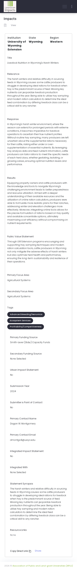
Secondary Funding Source (25, 353)
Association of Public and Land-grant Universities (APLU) (43, 565)
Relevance (13, 74)
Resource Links (18, 530)
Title (9, 57)
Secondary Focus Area (20, 291)
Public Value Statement (20, 236)
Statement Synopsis (21, 483)
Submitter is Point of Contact (26, 402)
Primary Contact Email (23, 434)
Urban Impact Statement (24, 369)
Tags (10, 307)
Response (13, 119)
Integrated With (19, 467)
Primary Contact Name (23, 418)
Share (38, 550)
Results (11, 177)
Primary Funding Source (23, 337)
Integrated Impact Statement (27, 451)
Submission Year (19, 386)
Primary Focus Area (18, 275)
